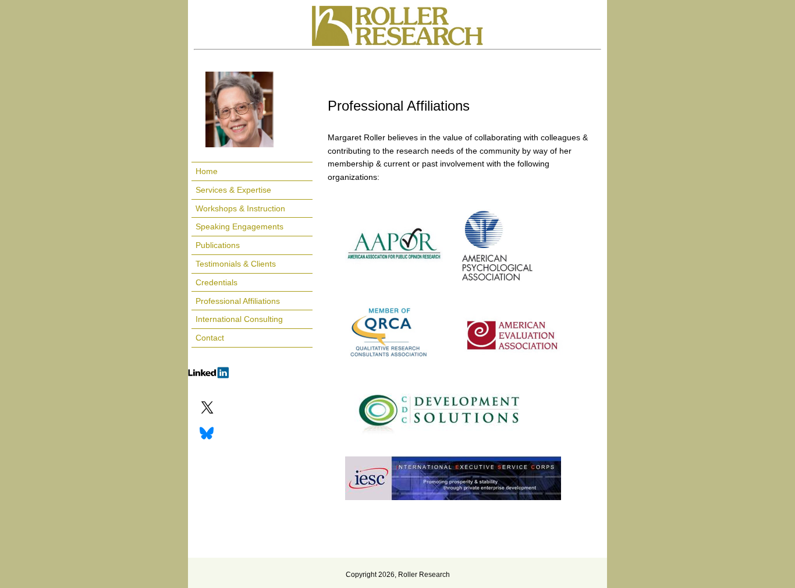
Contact (210, 337)
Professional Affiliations (238, 301)
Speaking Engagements (239, 226)
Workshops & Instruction (240, 208)
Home (207, 171)
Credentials (216, 282)
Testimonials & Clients (236, 263)
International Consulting (239, 319)
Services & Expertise (233, 189)
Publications (218, 245)
